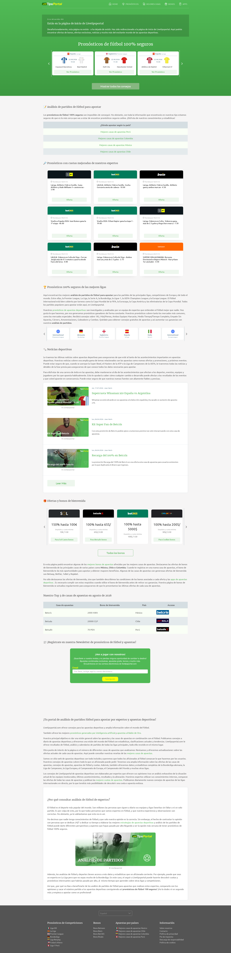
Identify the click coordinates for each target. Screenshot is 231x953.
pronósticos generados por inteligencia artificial (92, 732)
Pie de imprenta (166, 936)
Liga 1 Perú (54, 945)
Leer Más (61, 483)
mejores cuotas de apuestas (109, 780)
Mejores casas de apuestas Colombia (115, 138)
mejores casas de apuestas (139, 753)
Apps (184, 4)
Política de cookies (168, 942)
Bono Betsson (99, 928)
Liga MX (53, 928)
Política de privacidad (169, 934)
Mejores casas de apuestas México (115, 145)
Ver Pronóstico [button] (72, 72)
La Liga (53, 931)
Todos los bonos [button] (116, 552)
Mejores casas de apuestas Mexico (132, 928)
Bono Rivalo (98, 936)
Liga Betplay (55, 939)
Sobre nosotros (166, 928)
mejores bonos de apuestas (100, 564)
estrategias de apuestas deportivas (136, 822)
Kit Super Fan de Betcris (107, 424)
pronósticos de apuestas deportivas (69, 310)
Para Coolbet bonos (167, 539)
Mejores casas (153, 4)
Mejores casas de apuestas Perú (116, 131)
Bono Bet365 (98, 934)
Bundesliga (54, 936)
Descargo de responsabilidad (172, 939)
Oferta (69, 199)
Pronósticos (131, 4)
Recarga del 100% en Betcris (109, 455)
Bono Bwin (97, 931)
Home (115, 4)
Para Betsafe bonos (98, 539)
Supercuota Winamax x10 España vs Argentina (121, 393)
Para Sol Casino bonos (64, 539)
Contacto (164, 931)
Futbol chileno (56, 942)
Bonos (171, 4)
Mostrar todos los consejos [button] (115, 86)
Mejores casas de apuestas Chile (115, 151)
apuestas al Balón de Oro (129, 732)
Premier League (56, 934)
